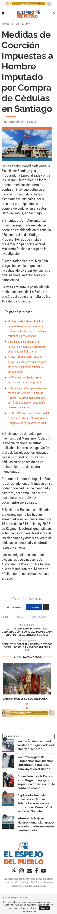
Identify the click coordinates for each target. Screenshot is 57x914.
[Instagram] (21, 875)
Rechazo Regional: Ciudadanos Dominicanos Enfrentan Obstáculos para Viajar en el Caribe (35, 766)
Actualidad (23, 24)
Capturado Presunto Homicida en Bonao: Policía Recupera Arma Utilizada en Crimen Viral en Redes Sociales (34, 806)
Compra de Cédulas (39, 617)
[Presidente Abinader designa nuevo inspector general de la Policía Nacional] (27, 678)
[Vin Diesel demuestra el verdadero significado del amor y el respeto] (8, 749)
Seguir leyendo (29, 911)
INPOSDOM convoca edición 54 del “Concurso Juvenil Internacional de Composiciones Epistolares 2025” (28, 418)
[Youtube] (43, 875)
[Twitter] (14, 875)
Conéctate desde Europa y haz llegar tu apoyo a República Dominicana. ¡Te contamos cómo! (36, 785)
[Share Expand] (46, 607)
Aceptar (44, 908)
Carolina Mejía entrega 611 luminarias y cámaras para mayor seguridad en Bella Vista (27, 346)
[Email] (29, 875)
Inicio (5, 24)
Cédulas (20, 617)
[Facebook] (37, 875)
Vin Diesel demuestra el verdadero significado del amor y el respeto (35, 748)
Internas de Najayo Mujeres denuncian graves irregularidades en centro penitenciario (36, 828)
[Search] (53, 13)
